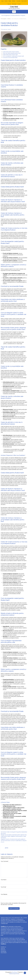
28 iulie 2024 (4, 29)
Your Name (3, 879)
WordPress (14, 972)
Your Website (4, 894)
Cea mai (9, 4)
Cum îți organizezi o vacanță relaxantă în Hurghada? (13, 15)
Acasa (2, 1)
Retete (10, 1)
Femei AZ (3, 949)
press (6, 847)
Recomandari (24, 1)
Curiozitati (18, 1)
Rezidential (3, 951)
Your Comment (4, 861)
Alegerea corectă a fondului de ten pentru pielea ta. (13, 839)
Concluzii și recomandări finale (10, 57)
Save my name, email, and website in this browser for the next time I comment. (13, 904)
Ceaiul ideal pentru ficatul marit (10, 54)
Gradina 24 (3, 947)
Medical (13, 1)
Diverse (6, 1)
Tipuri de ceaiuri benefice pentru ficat (11, 53)
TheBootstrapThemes (14, 973)
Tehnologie (14, 4)
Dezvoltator (4, 952)
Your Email (3, 887)
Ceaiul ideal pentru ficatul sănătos (11, 51)
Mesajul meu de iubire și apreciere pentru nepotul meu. (14, 834)
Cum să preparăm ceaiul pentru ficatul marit (13, 56)
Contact (19, 4)
